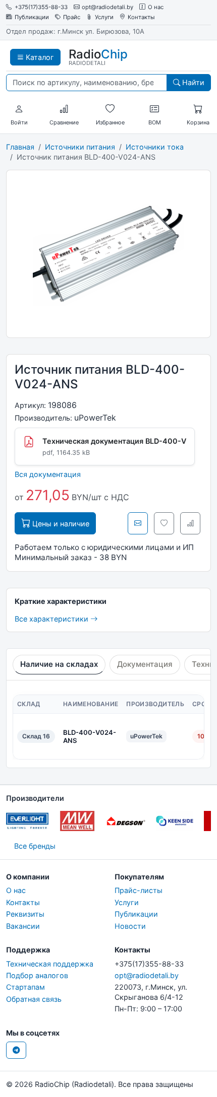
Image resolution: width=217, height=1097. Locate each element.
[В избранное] (164, 523)
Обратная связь (34, 999)
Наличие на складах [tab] (59, 664)
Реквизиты (25, 914)
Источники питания (80, 147)
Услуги (104, 17)
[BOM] (154, 109)
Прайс (71, 17)
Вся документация (48, 474)
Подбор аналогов (37, 975)
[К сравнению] (190, 523)
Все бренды (35, 846)
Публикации (32, 17)
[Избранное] (110, 109)
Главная (20, 147)
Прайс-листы (138, 890)
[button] (19, 109)
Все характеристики (52, 618)
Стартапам (25, 987)
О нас (156, 7)
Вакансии (23, 926)
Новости (130, 926)
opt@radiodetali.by (107, 7)
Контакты (141, 17)
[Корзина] (198, 109)
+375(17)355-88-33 (41, 7)
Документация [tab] (145, 664)
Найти (192, 82)
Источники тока (155, 147)
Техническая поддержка (49, 963)
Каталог (39, 57)
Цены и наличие (59, 523)
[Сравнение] (64, 109)
